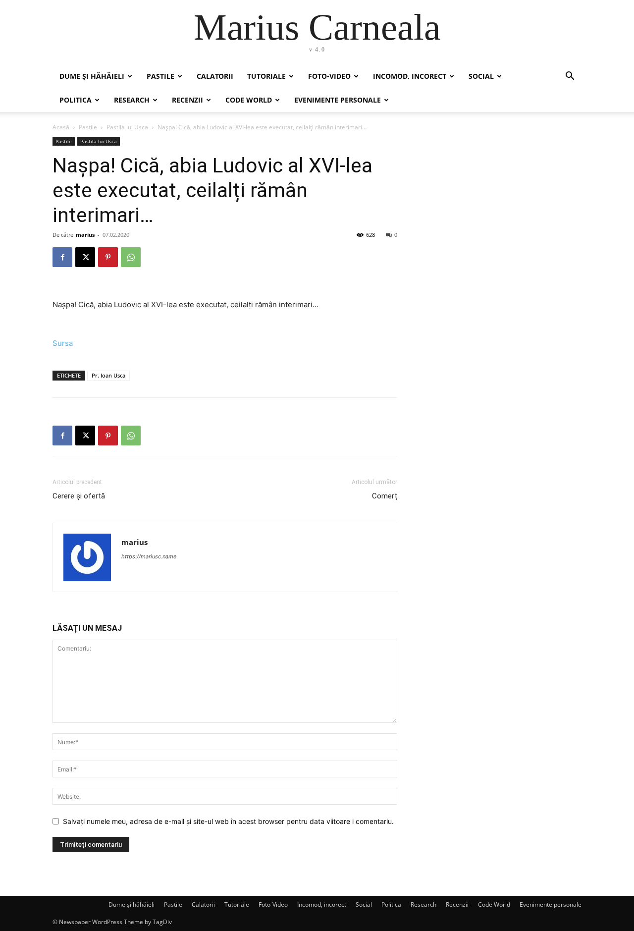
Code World (248, 100)
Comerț (384, 496)
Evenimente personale (337, 100)
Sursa (63, 343)
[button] (569, 77)
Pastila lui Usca (127, 127)
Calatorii (215, 76)
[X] (85, 257)
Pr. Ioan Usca (108, 375)
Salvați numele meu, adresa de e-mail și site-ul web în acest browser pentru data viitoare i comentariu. (228, 821)
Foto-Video (329, 76)
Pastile (160, 76)
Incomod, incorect (409, 76)
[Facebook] (62, 257)
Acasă (61, 127)
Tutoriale (266, 76)
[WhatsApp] (131, 257)
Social (481, 76)
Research (132, 100)
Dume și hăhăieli (91, 76)
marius (85, 234)
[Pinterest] (108, 257)
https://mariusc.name (148, 556)
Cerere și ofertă (79, 496)
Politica (75, 100)
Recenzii (187, 100)
